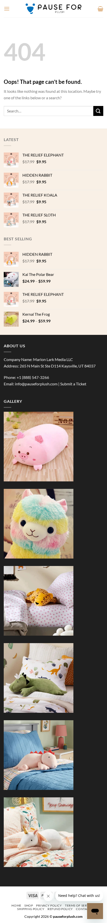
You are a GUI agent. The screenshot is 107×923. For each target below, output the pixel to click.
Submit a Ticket (73, 383)
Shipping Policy (30, 909)
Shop (28, 905)
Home (16, 905)
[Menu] (7, 8)
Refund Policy (60, 909)
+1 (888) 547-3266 (33, 377)
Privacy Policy (49, 905)
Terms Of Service (79, 905)
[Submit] (98, 111)
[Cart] (100, 8)
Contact (83, 909)
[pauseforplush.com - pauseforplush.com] (54, 8)
